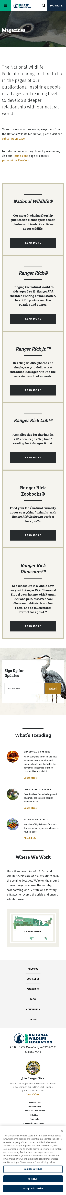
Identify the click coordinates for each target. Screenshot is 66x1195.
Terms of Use (34, 1102)
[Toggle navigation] (5, 5)
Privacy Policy (34, 1107)
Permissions (20, 155)
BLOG (33, 999)
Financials (34, 1119)
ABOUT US (33, 969)
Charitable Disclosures (34, 1111)
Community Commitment (34, 1123)
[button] (53, 688)
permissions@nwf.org (15, 160)
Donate (56, 5)
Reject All (33, 1178)
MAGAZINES (33, 989)
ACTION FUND (33, 1009)
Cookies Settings (33, 1168)
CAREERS (33, 1019)
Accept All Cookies (33, 1188)
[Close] (62, 1130)
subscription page (13, 138)
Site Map (34, 1115)
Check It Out (31, 838)
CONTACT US (33, 979)
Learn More (30, 777)
